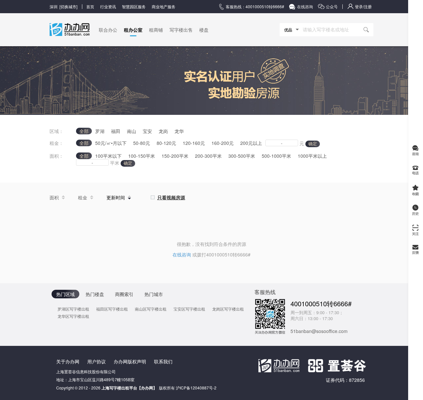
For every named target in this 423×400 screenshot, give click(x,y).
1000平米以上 (312, 155)
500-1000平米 (276, 155)
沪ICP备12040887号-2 (196, 387)
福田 (115, 131)
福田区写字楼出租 (112, 309)
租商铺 (156, 29)
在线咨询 (305, 6)
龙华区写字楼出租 (73, 316)
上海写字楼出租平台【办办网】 (129, 388)
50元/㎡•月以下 (111, 143)
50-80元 (141, 143)
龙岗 (163, 131)
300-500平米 (241, 155)
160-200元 (223, 143)
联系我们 (163, 361)
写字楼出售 (181, 29)
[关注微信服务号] (415, 229)
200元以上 (251, 143)
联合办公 (108, 29)
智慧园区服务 (134, 6)
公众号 (332, 6)
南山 (131, 131)
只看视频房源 (171, 197)
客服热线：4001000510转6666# (255, 6)
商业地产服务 (163, 6)
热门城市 (153, 294)
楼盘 (204, 29)
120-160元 (194, 143)
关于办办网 (67, 361)
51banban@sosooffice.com (319, 331)
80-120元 (166, 143)
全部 (84, 131)
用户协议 (96, 361)
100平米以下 (108, 155)
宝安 (147, 131)
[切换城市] (63, 6)
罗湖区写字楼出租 (73, 309)
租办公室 (133, 29)
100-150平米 (141, 155)
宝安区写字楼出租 (189, 309)
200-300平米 (208, 155)
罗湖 (99, 131)
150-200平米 (175, 155)
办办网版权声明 (130, 361)
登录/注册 (363, 6)
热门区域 (65, 294)
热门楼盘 (95, 294)
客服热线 (265, 292)
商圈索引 (124, 294)
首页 (90, 6)
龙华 (179, 131)
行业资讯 (108, 6)
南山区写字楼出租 (151, 309)
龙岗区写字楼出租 (228, 309)
